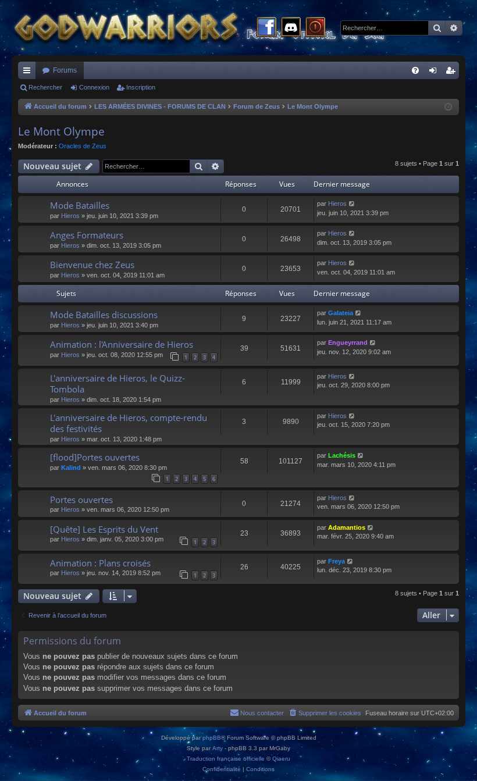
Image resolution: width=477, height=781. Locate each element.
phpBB (211, 737)
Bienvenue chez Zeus (92, 264)
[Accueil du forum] (221, 27)
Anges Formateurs (86, 235)
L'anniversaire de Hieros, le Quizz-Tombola (117, 383)
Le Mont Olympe (61, 131)
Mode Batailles (79, 205)
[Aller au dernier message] (352, 203)
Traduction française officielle (226, 758)
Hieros (70, 215)
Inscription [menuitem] (452, 72)
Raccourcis (29, 72)
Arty (217, 748)
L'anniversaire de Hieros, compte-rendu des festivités (128, 423)
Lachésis (341, 455)
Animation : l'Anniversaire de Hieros (121, 344)
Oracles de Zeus (82, 145)
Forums (65, 70)
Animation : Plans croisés (100, 563)
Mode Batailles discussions (104, 314)
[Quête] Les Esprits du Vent (104, 529)
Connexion (94, 87)
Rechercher (45, 87)
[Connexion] (315, 28)
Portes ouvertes (81, 499)
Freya (336, 561)
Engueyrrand (348, 342)
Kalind (71, 467)
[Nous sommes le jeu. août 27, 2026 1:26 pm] (448, 107)
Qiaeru (281, 758)
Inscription (140, 87)
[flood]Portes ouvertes (95, 457)
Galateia (340, 312)
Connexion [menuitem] (435, 72)
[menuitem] (415, 70)
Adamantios (346, 527)
